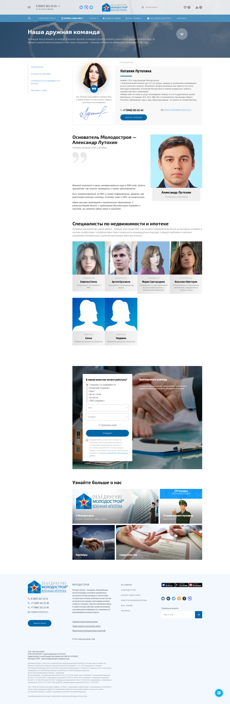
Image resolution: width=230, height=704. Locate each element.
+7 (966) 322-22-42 (133, 110)
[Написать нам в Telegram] (91, 7)
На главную (126, 585)
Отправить (107, 433)
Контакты (125, 611)
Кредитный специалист (99, 388)
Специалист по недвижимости (102, 385)
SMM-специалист (97, 400)
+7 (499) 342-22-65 (40, 603)
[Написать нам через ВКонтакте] (81, 7)
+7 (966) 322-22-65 (40, 607)
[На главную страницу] (115, 7)
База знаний (127, 605)
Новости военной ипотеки (134, 600)
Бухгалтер (93, 397)
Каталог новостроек (130, 595)
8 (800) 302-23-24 (46, 6)
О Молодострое (128, 590)
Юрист (92, 391)
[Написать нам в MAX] (86, 7)
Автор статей (95, 394)
